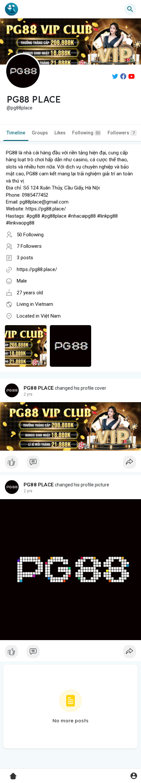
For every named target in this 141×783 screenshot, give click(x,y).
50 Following (30, 235)
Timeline (16, 132)
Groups (40, 132)
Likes (60, 132)
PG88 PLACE (39, 388)
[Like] (70, 464)
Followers (121, 132)
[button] (133, 775)
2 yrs (28, 394)
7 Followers (29, 246)
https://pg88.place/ (37, 269)
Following (86, 132)
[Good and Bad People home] (11, 9)
